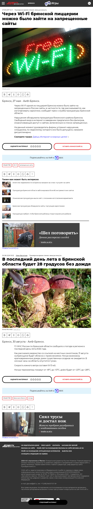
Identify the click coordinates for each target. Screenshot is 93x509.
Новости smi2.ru (10, 248)
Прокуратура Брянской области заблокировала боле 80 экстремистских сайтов (43, 190)
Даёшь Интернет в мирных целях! (50, 137)
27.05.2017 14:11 (7, 10)
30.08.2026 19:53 (8, 255)
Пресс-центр (45, 445)
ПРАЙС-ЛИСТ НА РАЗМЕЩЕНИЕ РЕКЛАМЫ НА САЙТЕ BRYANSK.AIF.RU (60, 448)
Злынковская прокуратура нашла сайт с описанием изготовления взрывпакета (43, 198)
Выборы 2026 (67, 451)
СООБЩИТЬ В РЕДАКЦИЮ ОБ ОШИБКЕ (34, 454)
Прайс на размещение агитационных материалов (40, 451)
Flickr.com (6, 89)
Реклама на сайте (28, 448)
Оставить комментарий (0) (72, 146)
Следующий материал (47, 502)
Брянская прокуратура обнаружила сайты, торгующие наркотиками (39, 206)
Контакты (56, 445)
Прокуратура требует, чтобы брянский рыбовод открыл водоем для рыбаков (42, 214)
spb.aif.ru (17, 329)
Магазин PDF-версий (69, 445)
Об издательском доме (30, 445)
